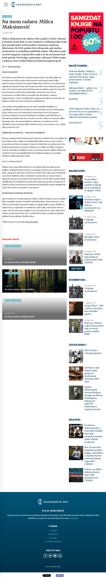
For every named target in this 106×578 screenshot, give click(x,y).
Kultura (7, 246)
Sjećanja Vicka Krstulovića (91, 238)
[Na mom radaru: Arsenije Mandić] (34, 254)
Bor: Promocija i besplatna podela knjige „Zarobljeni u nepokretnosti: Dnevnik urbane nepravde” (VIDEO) (93, 455)
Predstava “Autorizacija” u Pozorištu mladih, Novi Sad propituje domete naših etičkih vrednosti (93, 433)
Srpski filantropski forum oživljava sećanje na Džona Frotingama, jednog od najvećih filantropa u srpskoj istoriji (93, 398)
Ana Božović (75, 122)
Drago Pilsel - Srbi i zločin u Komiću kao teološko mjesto (93, 309)
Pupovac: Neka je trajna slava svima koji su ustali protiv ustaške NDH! (93, 328)
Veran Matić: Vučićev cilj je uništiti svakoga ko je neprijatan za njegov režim (92, 185)
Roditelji (73, 99)
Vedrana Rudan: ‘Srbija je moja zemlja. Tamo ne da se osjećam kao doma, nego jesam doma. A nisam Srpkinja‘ (83, 77)
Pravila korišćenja (53, 541)
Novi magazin (7, 16)
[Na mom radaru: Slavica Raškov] (34, 281)
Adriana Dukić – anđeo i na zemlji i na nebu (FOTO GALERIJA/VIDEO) (83, 91)
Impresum (53, 534)
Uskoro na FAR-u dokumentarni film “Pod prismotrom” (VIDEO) (93, 475)
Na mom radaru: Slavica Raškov (19, 289)
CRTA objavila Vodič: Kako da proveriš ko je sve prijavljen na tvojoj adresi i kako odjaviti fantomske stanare (84, 112)
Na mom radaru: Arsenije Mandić (20, 262)
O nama (53, 530)
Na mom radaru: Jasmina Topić (19, 316)
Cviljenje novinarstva (90, 221)
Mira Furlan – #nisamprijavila (92, 351)
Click (60, 575)
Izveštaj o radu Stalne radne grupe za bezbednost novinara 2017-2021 (92, 374)
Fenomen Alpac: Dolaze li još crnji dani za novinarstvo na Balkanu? (93, 205)
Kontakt (53, 538)
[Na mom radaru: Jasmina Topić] (34, 308)
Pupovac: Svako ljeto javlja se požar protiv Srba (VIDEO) (93, 258)
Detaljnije (74, 518)
